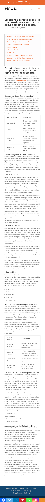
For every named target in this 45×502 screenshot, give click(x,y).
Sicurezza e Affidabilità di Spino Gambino (20, 58)
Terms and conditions (28, 488)
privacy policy (11, 488)
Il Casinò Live (11, 52)
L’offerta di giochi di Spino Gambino (18, 44)
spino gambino (21, 80)
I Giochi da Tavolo (12, 50)
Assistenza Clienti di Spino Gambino (18, 61)
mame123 (10, 28)
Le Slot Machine (12, 47)
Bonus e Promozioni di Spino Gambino (19, 55)
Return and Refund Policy (21, 491)
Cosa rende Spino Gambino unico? (18, 42)
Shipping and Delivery (21, 493)
